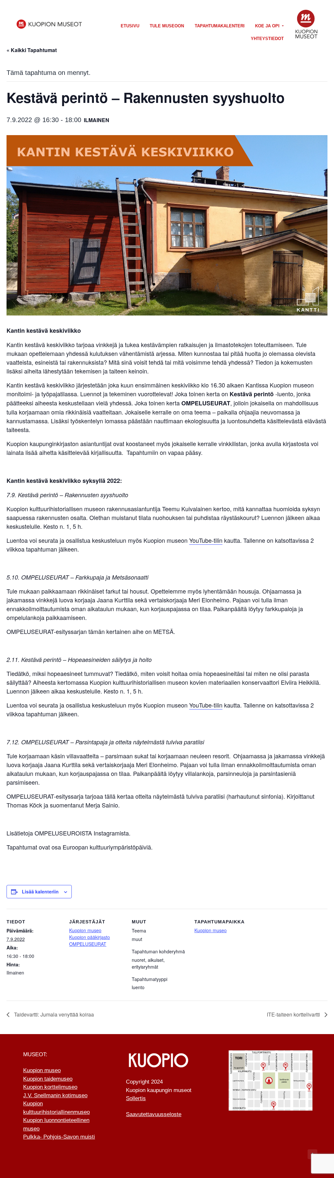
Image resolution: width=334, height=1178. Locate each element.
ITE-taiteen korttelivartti (294, 1014)
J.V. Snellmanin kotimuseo (55, 1095)
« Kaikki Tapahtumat (32, 50)
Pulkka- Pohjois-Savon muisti (59, 1137)
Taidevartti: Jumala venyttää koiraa (53, 1014)
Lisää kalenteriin (40, 891)
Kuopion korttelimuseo (50, 1087)
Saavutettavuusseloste (153, 1114)
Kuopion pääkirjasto (89, 937)
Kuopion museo (85, 930)
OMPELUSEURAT (87, 944)
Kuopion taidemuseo (47, 1079)
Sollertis (136, 1098)
